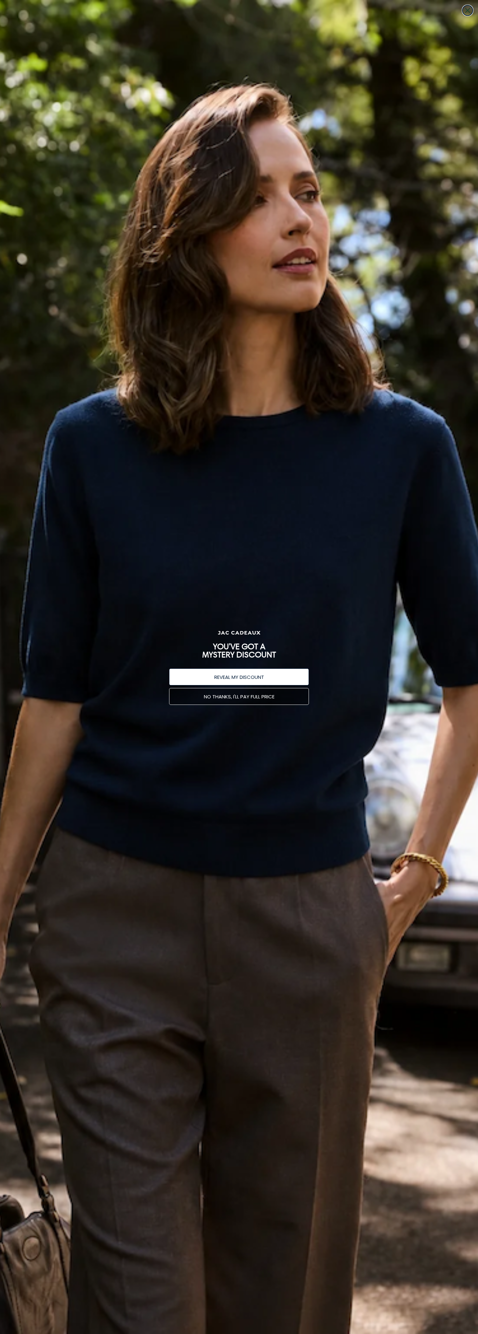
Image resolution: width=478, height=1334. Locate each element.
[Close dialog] (467, 10)
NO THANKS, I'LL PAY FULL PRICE (239, 696)
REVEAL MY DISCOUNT (239, 677)
